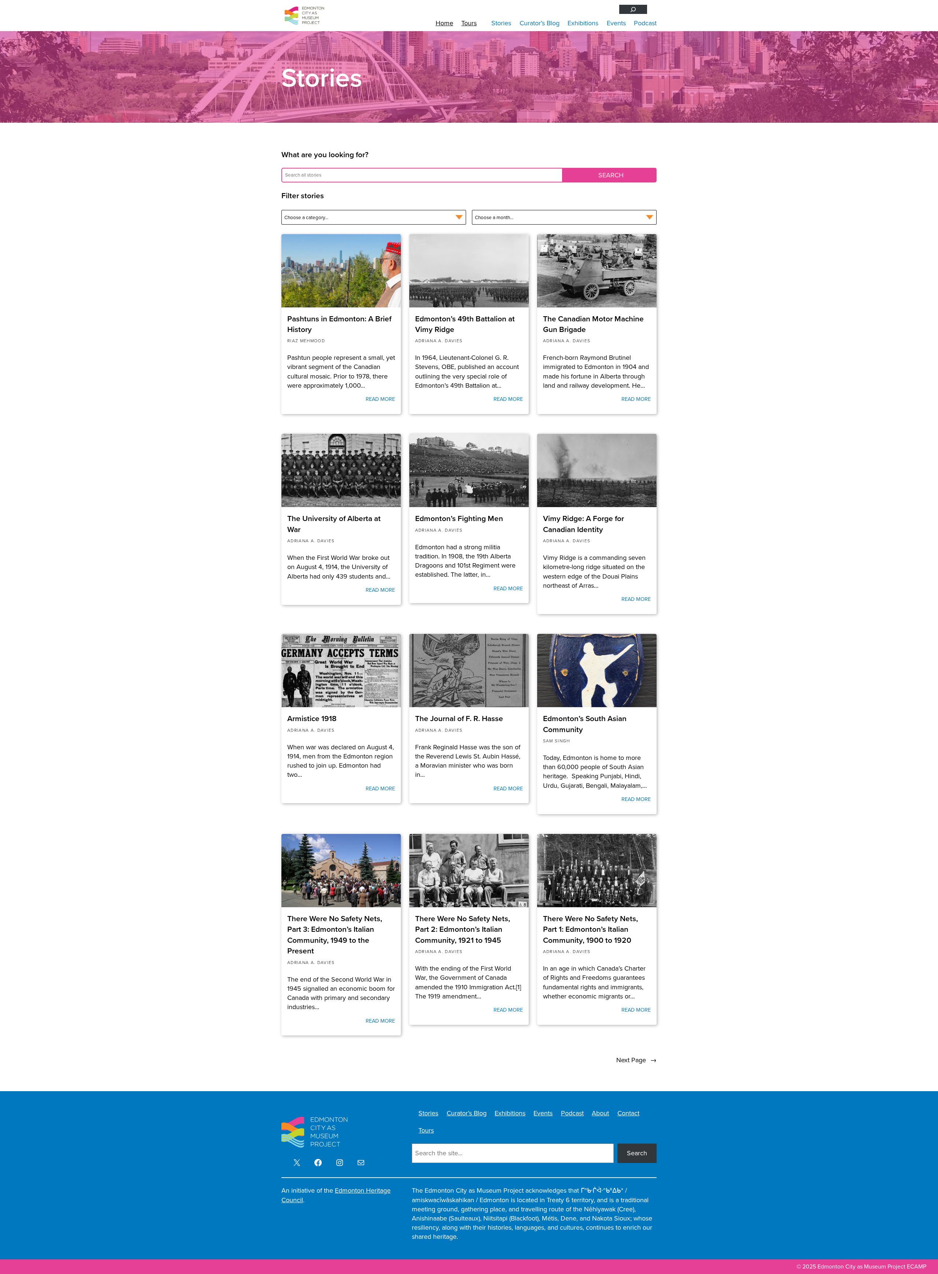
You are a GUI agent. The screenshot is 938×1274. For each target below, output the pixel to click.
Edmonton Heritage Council (336, 1195)
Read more (380, 399)
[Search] (633, 9)
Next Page (636, 1060)
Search (637, 1153)
